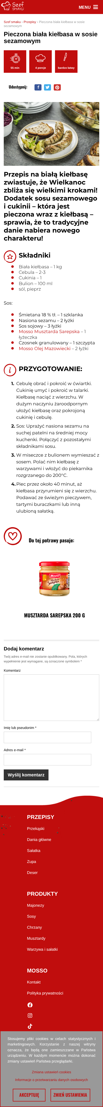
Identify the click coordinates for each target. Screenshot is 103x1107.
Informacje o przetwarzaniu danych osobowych (51, 1080)
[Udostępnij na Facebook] (38, 87)
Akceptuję (29, 1095)
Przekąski (35, 829)
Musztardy (36, 938)
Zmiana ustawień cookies (51, 1072)
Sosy (31, 916)
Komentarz (12, 670)
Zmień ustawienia (70, 1095)
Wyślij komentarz (26, 774)
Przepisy (30, 22)
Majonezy (35, 905)
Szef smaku (12, 22)
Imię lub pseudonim (20, 728)
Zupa (31, 862)
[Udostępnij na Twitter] (47, 87)
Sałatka (33, 851)
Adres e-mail (15, 750)
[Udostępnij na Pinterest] (57, 87)
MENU (88, 7)
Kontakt (33, 982)
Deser (32, 873)
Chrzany (34, 927)
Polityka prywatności (45, 993)
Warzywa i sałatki (42, 949)
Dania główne (39, 840)
